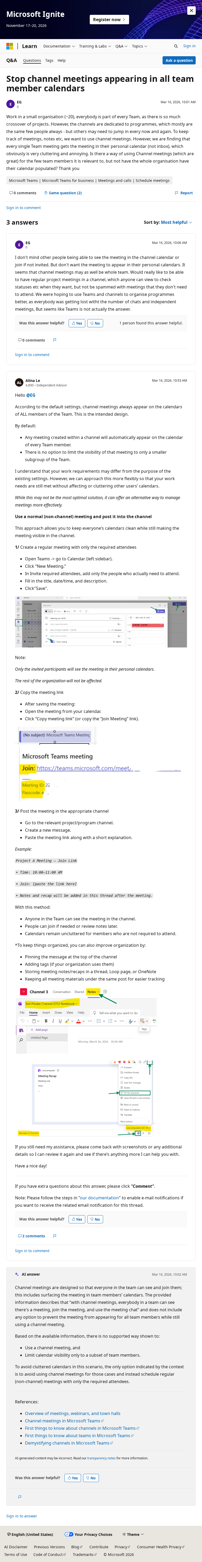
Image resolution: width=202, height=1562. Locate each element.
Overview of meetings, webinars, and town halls (72, 1413)
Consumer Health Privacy (159, 1546)
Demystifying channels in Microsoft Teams (67, 1443)
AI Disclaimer (16, 1546)
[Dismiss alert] (191, 10)
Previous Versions (49, 1546)
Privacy (121, 1546)
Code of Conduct (48, 1554)
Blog (75, 1546)
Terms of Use (15, 1554)
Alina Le (33, 380)
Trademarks (83, 1554)
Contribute (98, 1546)
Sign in (189, 45)
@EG (31, 395)
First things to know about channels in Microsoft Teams (80, 1428)
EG (19, 102)
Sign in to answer (21, 1515)
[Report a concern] (54, 340)
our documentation (99, 1198)
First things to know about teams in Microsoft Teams (77, 1435)
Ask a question (179, 60)
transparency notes (101, 1458)
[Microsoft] (9, 46)
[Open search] (176, 46)
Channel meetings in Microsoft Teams (62, 1421)
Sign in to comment (23, 207)
